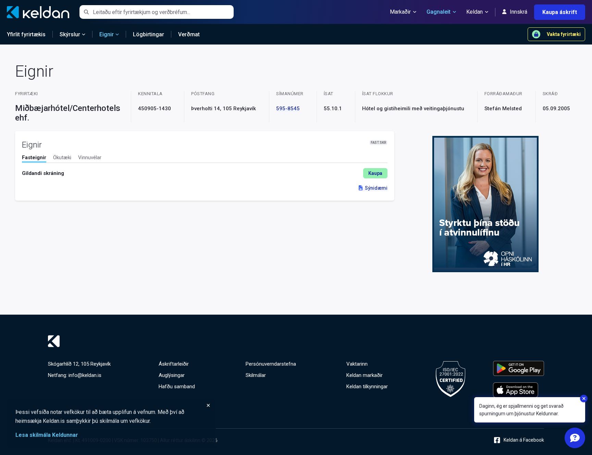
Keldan (474, 12)
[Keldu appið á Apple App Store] (518, 389)
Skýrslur (70, 34)
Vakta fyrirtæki (564, 34)
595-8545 (288, 108)
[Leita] (86, 12)
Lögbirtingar (148, 34)
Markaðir (400, 12)
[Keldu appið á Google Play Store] (518, 368)
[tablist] (204, 158)
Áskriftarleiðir (174, 364)
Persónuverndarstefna (271, 364)
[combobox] (163, 12)
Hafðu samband (177, 386)
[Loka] (113, 405)
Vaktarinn (357, 364)
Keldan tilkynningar (367, 386)
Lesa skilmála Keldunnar (46, 435)
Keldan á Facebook (524, 440)
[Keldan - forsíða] (296, 341)
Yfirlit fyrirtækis (26, 34)
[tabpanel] (204, 173)
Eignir (106, 34)
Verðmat (189, 34)
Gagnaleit (439, 12)
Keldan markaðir (364, 375)
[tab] (34, 158)
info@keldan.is (85, 375)
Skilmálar (256, 375)
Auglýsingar (172, 375)
